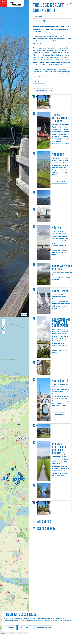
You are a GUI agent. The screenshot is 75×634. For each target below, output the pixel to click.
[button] (21, 476)
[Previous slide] (2, 158)
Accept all (10, 628)
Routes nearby (46, 528)
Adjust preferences (44, 628)
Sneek (38, 76)
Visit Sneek (59, 415)
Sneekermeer (38, 50)
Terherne (50, 48)
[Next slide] (27, 158)
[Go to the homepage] (15, 3)
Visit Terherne (60, 181)
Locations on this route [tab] (43, 90)
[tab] (24, 314)
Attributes (44, 521)
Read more (39, 82)
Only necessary (25, 628)
